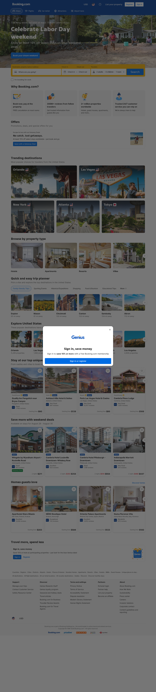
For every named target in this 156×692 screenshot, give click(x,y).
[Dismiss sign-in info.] (110, 329)
